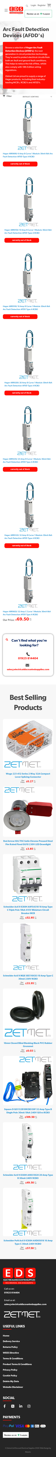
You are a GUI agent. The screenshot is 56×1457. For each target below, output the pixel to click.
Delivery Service (11, 1341)
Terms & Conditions (13, 1359)
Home (6, 1336)
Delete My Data (11, 1381)
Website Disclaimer (13, 1387)
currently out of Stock (20, 164)
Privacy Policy (10, 1370)
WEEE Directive (11, 1353)
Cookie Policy (10, 1376)
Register (42, 5)
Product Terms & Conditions (17, 1364)
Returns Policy (10, 1347)
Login (33, 5)
